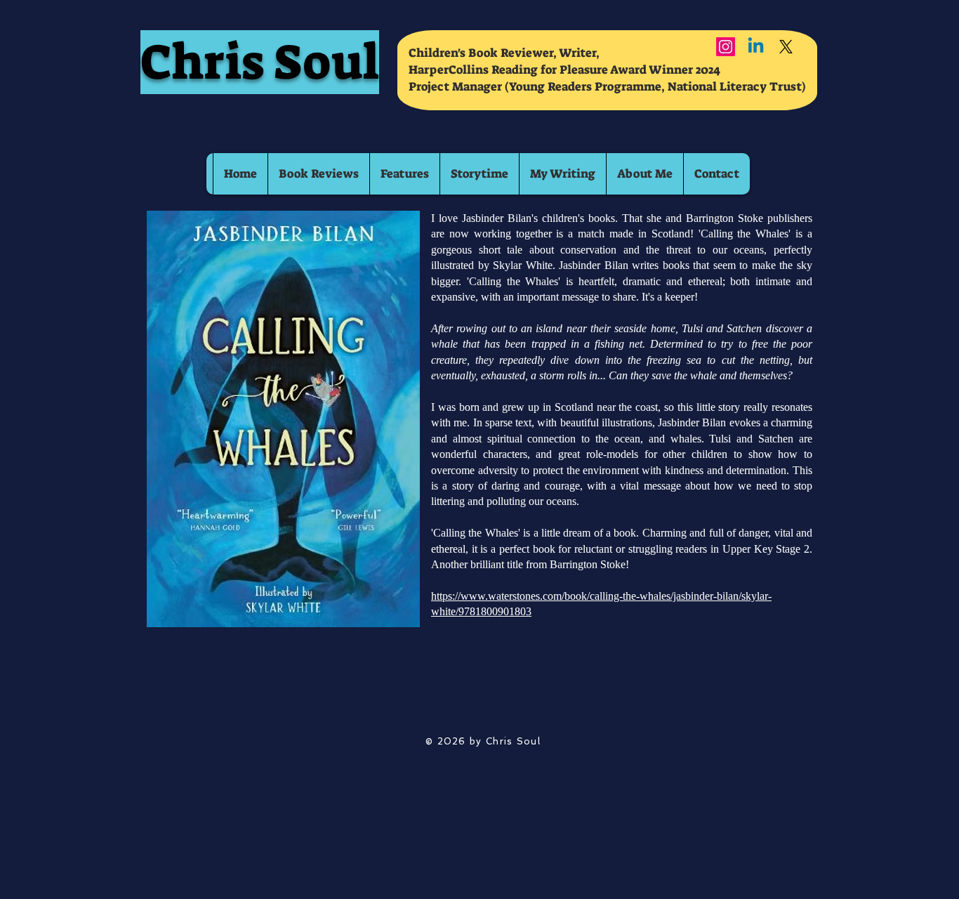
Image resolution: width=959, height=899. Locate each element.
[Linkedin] (755, 46)
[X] (785, 46)
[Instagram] (725, 46)
